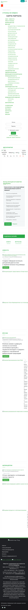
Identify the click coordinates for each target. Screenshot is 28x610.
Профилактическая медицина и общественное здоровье (13, 206)
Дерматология (12, 33)
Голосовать (8, 224)
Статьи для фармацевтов (8, 549)
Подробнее (5, 267)
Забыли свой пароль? (13, 137)
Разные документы (14, 95)
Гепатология (12, 31)
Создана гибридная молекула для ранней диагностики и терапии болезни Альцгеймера (13, 262)
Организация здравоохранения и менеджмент (13, 196)
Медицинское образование (12, 203)
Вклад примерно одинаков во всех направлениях (13, 217)
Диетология (11, 35)
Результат (15, 223)
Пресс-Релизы (9, 20)
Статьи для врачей (6, 547)
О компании (9, 105)
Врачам (7, 24)
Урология (11, 65)
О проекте (8, 107)
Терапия (10, 61)
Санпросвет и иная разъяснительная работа (12, 213)
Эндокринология (13, 69)
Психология (12, 54)
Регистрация (13, 135)
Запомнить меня (14, 130)
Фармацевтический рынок (13, 74)
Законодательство (11, 86)
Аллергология (12, 28)
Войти (22, 1)
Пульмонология (13, 56)
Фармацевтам (9, 22)
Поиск (7, 112)
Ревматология (12, 58)
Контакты (8, 111)
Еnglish (7, 114)
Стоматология (12, 60)
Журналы (11, 99)
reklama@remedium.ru (20, 573)
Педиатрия (11, 51)
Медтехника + (12, 81)
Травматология (12, 63)
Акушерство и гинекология (16, 26)
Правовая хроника (13, 83)
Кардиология (12, 44)
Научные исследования (11, 193)
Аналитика (8, 85)
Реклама (8, 109)
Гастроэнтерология (14, 29)
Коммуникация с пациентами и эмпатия (13, 209)
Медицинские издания (12, 97)
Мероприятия (9, 102)
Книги (10, 101)
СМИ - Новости (9, 19)
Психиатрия (11, 52)
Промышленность (11, 76)
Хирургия (11, 67)
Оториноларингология (15, 49)
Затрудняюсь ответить (11, 219)
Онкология (11, 47)
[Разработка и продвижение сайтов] (2, 607)
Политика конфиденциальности (9, 556)
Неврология (11, 45)
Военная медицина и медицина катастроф (13, 200)
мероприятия (8, 147)
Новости (5, 250)
